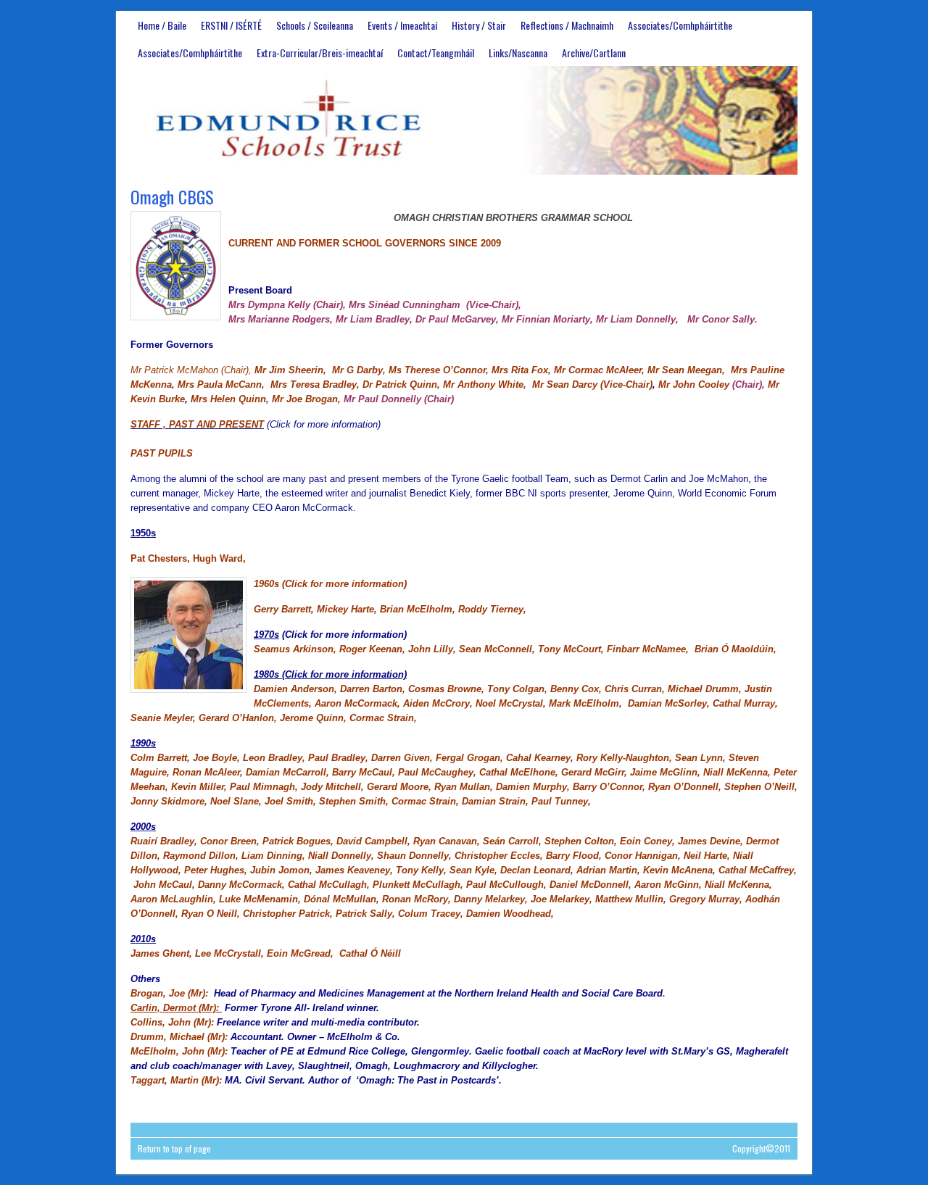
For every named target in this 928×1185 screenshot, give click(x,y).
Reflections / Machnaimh (567, 25)
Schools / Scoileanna (314, 25)
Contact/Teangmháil (435, 52)
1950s (143, 533)
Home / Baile (162, 25)
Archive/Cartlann (594, 52)
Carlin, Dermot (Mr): (176, 1007)
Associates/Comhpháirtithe (680, 25)
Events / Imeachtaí (402, 25)
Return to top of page (174, 1148)
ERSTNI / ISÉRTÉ (231, 25)
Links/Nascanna (518, 52)
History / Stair (479, 25)
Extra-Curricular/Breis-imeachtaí (320, 52)
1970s (266, 634)
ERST (464, 120)
